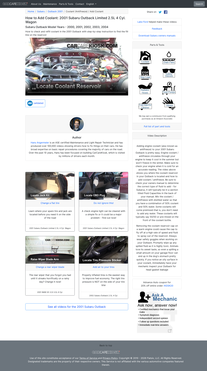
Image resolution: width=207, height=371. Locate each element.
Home (31, 11)
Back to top (106, 345)
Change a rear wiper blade (50, 267)
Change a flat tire (50, 203)
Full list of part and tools (157, 126)
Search (199, 4)
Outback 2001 (55, 11)
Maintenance (50, 4)
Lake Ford (142, 21)
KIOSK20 (168, 285)
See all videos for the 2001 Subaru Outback (77, 306)
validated (38, 103)
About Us (36, 4)
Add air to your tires (103, 267)
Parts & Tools (66, 4)
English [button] (90, 4)
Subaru (41, 11)
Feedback (157, 28)
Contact (79, 4)
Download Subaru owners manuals (157, 35)
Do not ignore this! (103, 203)
